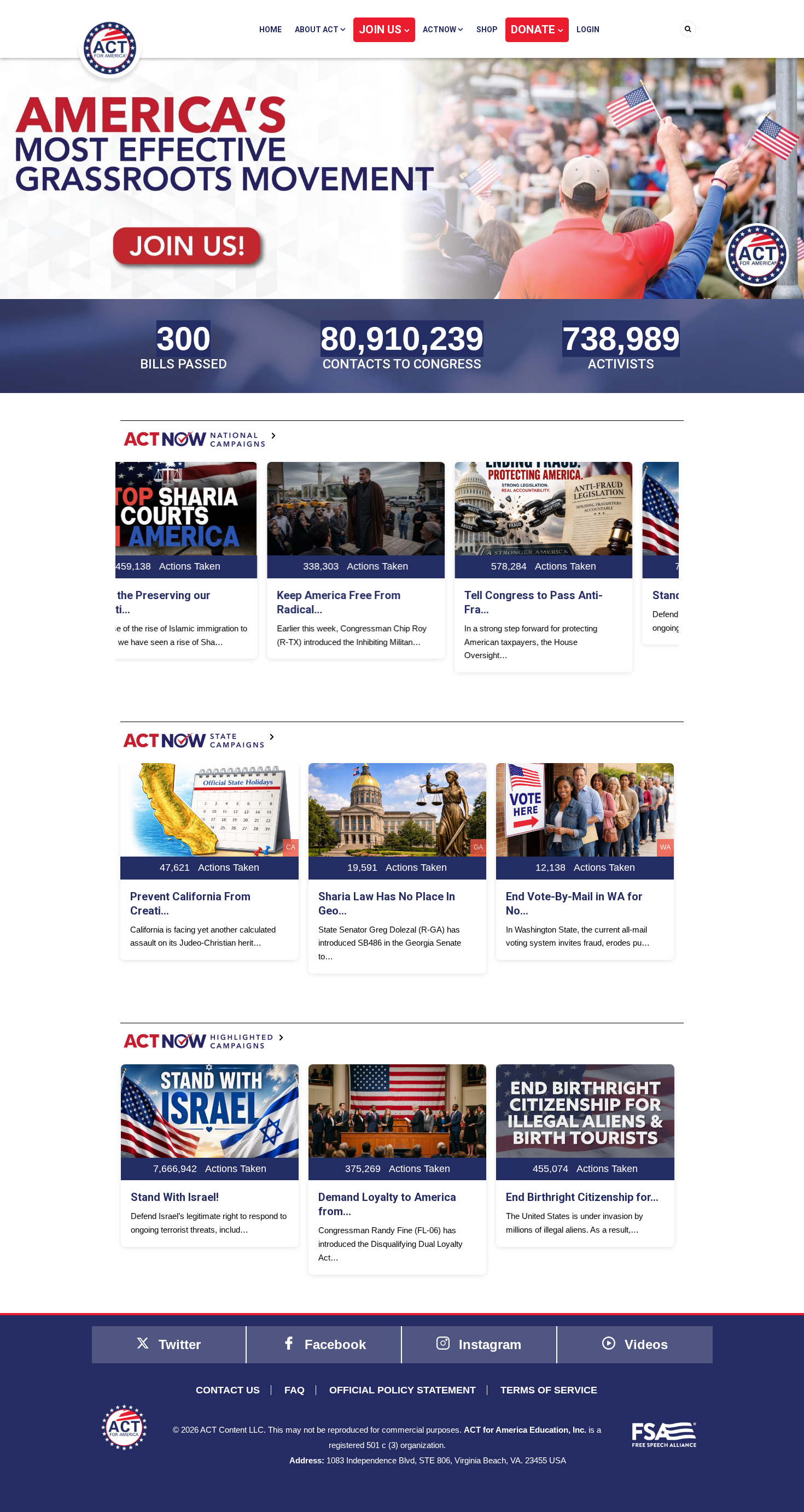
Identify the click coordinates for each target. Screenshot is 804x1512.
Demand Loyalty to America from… (200, 1204)
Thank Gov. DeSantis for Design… (567, 903)
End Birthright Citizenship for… (394, 1197)
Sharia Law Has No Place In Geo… (199, 903)
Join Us (381, 29)
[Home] (110, 47)
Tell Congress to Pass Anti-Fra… (387, 602)
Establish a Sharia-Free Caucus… (564, 1204)
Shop (487, 29)
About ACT (317, 29)
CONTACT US (228, 1390)
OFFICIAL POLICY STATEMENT (402, 1390)
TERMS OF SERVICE (548, 1390)
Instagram (488, 1344)
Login (587, 29)
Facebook (333, 1344)
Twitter (178, 1344)
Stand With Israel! (550, 595)
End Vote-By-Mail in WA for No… (386, 903)
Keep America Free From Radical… (192, 602)
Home (270, 29)
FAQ (294, 1390)
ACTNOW (440, 29)
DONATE (534, 29)
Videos (644, 1344)
